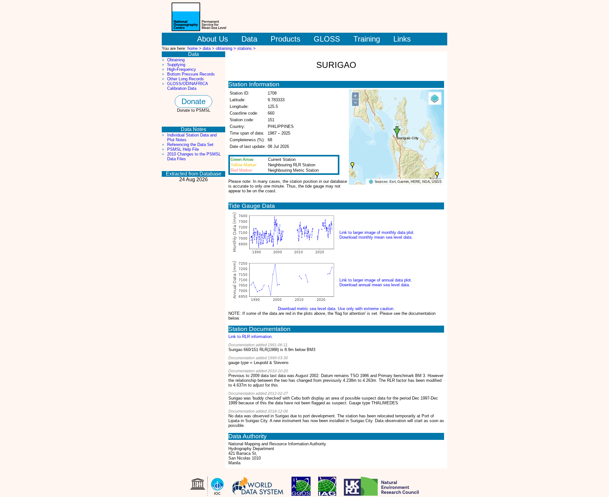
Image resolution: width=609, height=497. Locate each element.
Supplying (176, 64)
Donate (193, 101)
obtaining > (226, 48)
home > (195, 48)
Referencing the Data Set (190, 144)
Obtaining (176, 59)
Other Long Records (185, 78)
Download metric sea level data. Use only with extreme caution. (336, 308)
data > (209, 48)
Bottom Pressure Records (191, 74)
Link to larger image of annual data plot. (375, 280)
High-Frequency (181, 69)
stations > (246, 48)
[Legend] (435, 98)
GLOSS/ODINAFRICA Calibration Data (187, 86)
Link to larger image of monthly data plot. (377, 232)
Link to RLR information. (250, 336)
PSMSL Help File (183, 149)
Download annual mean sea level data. (374, 284)
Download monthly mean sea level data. (376, 237)
